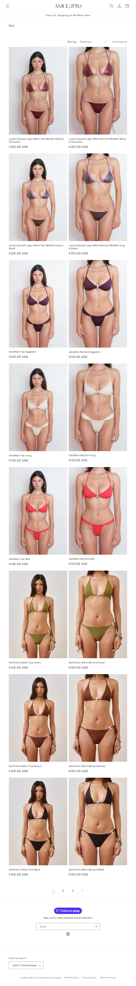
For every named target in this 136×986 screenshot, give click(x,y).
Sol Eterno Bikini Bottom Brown (87, 766)
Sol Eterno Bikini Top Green (25, 662)
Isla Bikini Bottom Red (81, 559)
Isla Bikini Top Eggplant (22, 351)
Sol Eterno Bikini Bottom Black (86, 869)
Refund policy (71, 977)
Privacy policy (89, 977)
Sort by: (72, 42)
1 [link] (53, 891)
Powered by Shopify (51, 977)
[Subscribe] (96, 926)
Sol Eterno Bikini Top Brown (25, 766)
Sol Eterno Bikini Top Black (24, 869)
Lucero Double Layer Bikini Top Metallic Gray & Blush (36, 247)
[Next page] (82, 890)
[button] (7, 6)
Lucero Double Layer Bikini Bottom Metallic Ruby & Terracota (97, 141)
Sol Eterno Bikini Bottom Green (87, 662)
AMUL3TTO (34, 977)
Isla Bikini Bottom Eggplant (84, 352)
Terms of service (108, 977)
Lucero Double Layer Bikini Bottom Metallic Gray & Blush (97, 247)
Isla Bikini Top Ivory (20, 455)
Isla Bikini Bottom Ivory (82, 455)
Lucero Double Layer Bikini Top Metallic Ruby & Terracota (36, 141)
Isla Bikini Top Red (19, 559)
